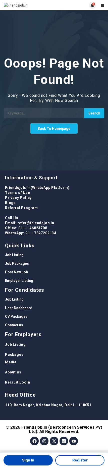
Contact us (14, 325)
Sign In (28, 460)
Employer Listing (19, 280)
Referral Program (21, 208)
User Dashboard (18, 308)
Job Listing (14, 255)
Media (11, 362)
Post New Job (16, 272)
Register (80, 460)
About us (13, 372)
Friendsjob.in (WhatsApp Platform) (37, 188)
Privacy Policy (18, 198)
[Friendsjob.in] (29, 5)
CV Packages (16, 316)
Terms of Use (17, 193)
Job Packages (17, 263)
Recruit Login (17, 382)
